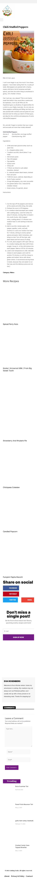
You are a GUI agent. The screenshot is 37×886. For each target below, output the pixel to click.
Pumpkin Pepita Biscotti (13, 577)
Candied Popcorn (10, 531)
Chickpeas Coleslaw (11, 487)
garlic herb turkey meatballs (24, 820)
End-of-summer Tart (21, 786)
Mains (12, 272)
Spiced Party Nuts (10, 324)
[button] (18, 1)
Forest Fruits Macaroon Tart (24, 804)
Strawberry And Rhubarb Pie (15, 441)
